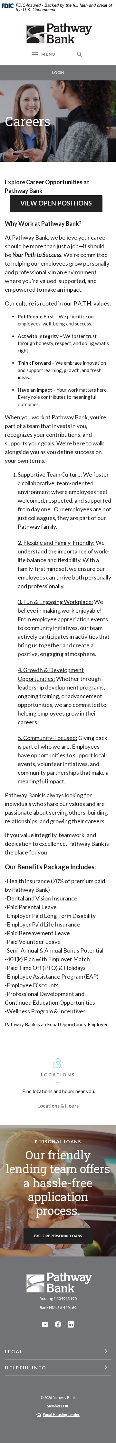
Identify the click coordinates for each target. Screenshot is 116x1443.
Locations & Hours (58, 1106)
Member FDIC (58, 1406)
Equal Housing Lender (61, 1414)
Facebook (58, 1324)
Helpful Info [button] (26, 1367)
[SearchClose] (79, 54)
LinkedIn (71, 1324)
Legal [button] (14, 1351)
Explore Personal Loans (58, 1236)
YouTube (45, 1324)
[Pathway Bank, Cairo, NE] (58, 33)
